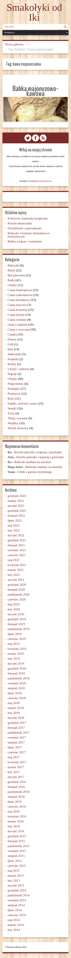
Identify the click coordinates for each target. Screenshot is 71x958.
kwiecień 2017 (17, 762)
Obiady (12, 379)
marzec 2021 (16, 570)
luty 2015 (14, 880)
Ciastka (12, 334)
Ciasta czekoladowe (20, 295)
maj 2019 (14, 644)
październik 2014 (19, 895)
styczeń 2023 (16, 505)
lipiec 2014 (15, 910)
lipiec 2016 (15, 801)
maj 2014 (14, 920)
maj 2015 (14, 870)
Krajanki (13, 359)
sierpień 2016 (16, 796)
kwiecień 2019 (17, 648)
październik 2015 (19, 846)
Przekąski (14, 388)
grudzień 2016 (17, 782)
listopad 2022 (16, 515)
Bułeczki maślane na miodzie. (33, 462)
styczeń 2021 (16, 579)
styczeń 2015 (16, 885)
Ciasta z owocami (19, 329)
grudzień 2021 (17, 540)
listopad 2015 (16, 841)
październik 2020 (19, 594)
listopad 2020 (16, 589)
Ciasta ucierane (17, 319)
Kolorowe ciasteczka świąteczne (28, 218)
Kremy (12, 364)
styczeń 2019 (16, 663)
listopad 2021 (16, 545)
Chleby (12, 285)
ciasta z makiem (17, 324)
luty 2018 (14, 713)
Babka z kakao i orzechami (25, 241)
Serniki (12, 408)
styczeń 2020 (16, 614)
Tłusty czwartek (18, 418)
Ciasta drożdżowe (19, 300)
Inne (10, 349)
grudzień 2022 (17, 510)
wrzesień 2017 (17, 737)
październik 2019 (19, 629)
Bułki (11, 280)
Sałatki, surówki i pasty (22, 403)
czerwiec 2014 (17, 915)
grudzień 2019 (17, 619)
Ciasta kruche (16, 314)
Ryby (11, 398)
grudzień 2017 (17, 722)
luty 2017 (14, 772)
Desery (12, 339)
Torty (11, 413)
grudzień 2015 (17, 836)
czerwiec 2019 (17, 639)
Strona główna (14, 44)
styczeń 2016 (16, 831)
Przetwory (14, 393)
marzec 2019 (16, 653)
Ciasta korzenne (18, 309)
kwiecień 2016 (17, 816)
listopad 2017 (16, 727)
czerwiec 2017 (17, 752)
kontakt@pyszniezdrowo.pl (39, 181)
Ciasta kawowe (17, 305)
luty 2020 (14, 609)
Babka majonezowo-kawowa (35, 91)
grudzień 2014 (17, 890)
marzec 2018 (16, 708)
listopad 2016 (16, 787)
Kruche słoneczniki (20, 223)
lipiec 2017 (15, 747)
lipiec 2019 (15, 634)
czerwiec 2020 (17, 599)
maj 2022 (14, 525)
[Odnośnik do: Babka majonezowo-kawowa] (35, 109)
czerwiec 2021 (17, 555)
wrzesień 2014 (17, 900)
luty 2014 (14, 930)
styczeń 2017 (16, 777)
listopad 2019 (16, 624)
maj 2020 (14, 604)
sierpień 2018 (16, 688)
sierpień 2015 (16, 856)
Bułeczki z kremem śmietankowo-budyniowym (29, 234)
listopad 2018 (16, 673)
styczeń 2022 (16, 535)
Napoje (12, 374)
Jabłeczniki (14, 354)
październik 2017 (19, 732)
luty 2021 (14, 574)
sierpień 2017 (16, 742)
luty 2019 (14, 658)
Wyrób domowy (18, 428)
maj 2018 (14, 703)
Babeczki (13, 265)
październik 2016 (19, 791)
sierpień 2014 (16, 905)
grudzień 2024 (17, 496)
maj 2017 (14, 757)
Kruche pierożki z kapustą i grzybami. (38, 452)
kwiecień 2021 (17, 565)
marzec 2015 (16, 875)
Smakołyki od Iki (34, 12)
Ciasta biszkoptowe (20, 290)
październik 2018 (19, 678)
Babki (11, 270)
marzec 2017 (16, 767)
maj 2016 (14, 811)
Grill (10, 344)
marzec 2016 (16, 821)
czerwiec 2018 (17, 698)
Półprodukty (16, 383)
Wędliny (13, 423)
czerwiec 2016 (17, 806)
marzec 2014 (16, 925)
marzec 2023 (16, 501)
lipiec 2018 (15, 693)
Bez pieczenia (16, 275)
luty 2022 (14, 530)
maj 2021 (14, 560)
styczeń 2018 (16, 717)
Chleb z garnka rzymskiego (35, 472)
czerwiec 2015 (17, 865)
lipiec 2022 (15, 520)
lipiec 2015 (15, 860)
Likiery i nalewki (18, 369)
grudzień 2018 (17, 668)
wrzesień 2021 (17, 550)
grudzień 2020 (17, 584)
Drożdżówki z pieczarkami (24, 228)
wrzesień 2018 (17, 683)
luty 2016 (14, 826)
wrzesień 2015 (17, 851)
